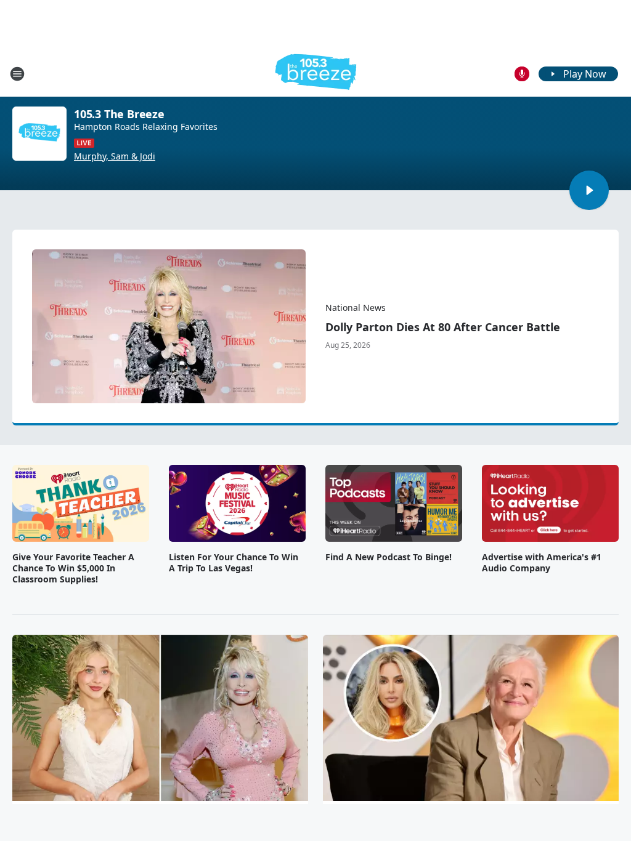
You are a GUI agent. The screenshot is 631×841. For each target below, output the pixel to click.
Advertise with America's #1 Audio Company (541, 563)
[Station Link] (316, 74)
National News (355, 307)
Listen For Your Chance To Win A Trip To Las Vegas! (233, 563)
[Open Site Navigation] (17, 73)
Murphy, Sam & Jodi (114, 156)
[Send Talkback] (522, 73)
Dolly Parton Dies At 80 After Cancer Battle (442, 327)
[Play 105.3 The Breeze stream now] (39, 133)
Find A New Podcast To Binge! (388, 557)
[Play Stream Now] (589, 190)
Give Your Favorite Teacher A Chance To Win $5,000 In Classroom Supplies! (73, 568)
